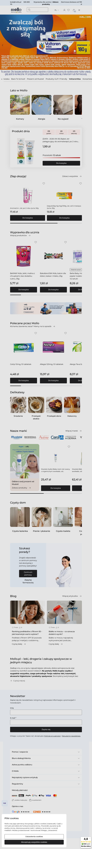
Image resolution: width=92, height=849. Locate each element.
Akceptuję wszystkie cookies (34, 842)
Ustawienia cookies (34, 836)
